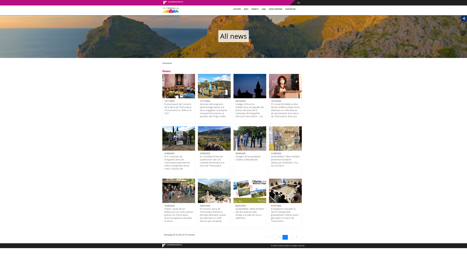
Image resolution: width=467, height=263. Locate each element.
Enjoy (246, 9)
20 (280, 237)
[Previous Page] (265, 237)
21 (286, 237)
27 (297, 237)
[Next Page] (302, 237)
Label (263, 9)
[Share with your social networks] (464, 18)
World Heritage (275, 9)
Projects (254, 9)
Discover (237, 9)
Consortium (290, 9)
